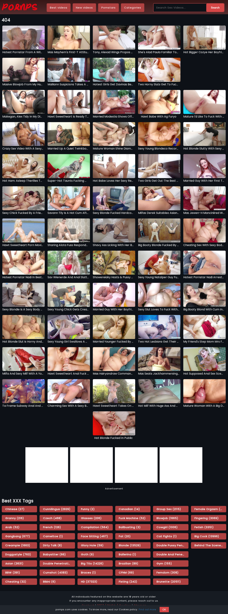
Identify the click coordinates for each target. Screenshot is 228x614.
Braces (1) (88, 572)
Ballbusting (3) (130, 527)
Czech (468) (52, 518)
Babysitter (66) (54, 554)
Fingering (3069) (207, 518)
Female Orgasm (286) (210, 509)
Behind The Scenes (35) (210, 545)
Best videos (58, 7)
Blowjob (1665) (167, 518)
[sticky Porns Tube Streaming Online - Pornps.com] (19, 7)
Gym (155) (164, 563)
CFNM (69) (126, 572)
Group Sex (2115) (169, 509)
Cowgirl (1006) (167, 527)
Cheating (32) (15, 581)
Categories (132, 7)
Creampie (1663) (17, 545)
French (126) (52, 527)
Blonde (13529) (130, 545)
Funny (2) (88, 509)
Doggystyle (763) (18, 554)
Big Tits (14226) (92, 563)
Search (215, 7)
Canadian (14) (129, 509)
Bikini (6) (49, 581)
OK (164, 609)
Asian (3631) (14, 563)
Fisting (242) (128, 581)
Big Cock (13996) (207, 536)
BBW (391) (12, 572)
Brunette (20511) (169, 581)
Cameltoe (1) (53, 536)
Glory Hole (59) (92, 545)
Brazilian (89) (128, 563)
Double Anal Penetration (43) (172, 554)
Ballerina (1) (127, 554)
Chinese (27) (15, 509)
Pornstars (108, 7)
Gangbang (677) (17, 536)
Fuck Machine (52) (132, 518)
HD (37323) (89, 581)
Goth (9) (87, 554)
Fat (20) (125, 536)
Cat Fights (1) (167, 536)
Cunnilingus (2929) (57, 509)
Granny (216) (14, 518)
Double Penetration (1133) (59, 563)
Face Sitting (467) (94, 536)
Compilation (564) (95, 527)
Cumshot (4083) (55, 572)
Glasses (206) (91, 518)
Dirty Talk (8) (52, 545)
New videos (84, 7)
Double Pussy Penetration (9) (172, 545)
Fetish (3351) (204, 527)
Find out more (147, 609)
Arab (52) (12, 527)
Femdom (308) (168, 572)
